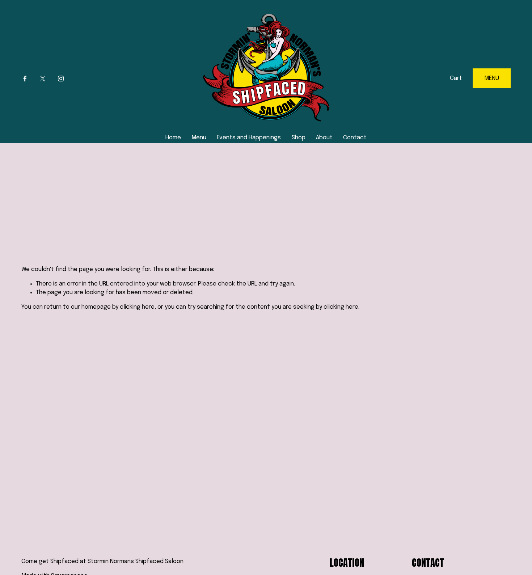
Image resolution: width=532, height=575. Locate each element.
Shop (298, 138)
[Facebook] (25, 78)
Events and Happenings (249, 138)
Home (173, 138)
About (324, 138)
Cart (456, 78)
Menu (198, 138)
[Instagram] (60, 78)
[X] (42, 78)
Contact (355, 138)
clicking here (137, 307)
